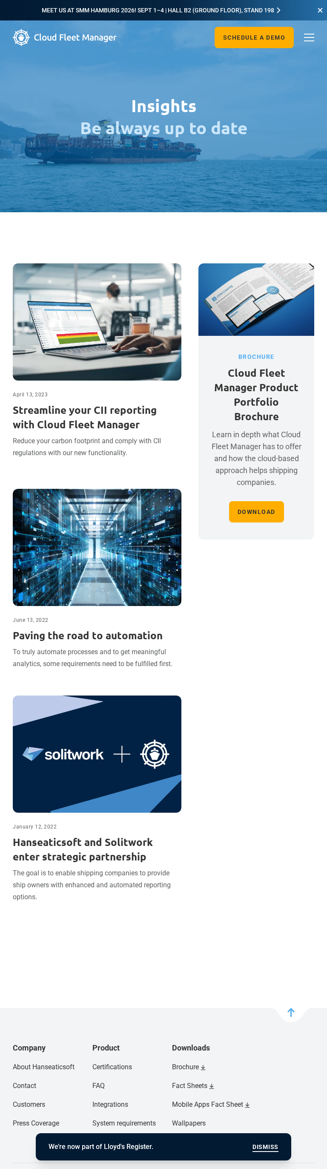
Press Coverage (36, 1123)
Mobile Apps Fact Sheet (207, 1104)
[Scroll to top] (291, 1015)
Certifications (112, 1067)
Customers (29, 1104)
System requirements (124, 1123)
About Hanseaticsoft (44, 1067)
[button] (320, 10)
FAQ (98, 1086)
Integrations (110, 1104)
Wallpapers (189, 1123)
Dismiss (265, 1146)
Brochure (185, 1067)
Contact (24, 1086)
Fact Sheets (189, 1086)
